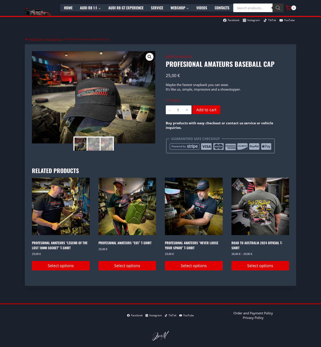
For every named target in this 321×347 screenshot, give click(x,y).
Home (68, 7)
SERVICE (157, 7)
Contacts (222, 7)
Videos (201, 7)
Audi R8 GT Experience (125, 7)
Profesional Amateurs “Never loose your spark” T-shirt (191, 245)
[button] (150, 57)
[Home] (26, 39)
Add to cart (206, 109)
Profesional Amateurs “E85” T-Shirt (125, 242)
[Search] (278, 7)
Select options (61, 265)
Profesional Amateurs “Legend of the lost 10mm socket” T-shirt (60, 245)
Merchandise (179, 56)
